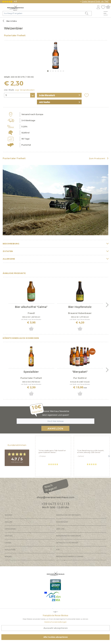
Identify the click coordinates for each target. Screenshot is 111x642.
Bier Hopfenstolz (80, 307)
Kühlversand (62, 522)
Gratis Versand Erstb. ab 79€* (95, 1)
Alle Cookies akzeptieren (55, 637)
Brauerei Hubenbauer (80, 313)
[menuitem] (106, 14)
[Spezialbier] (31, 356)
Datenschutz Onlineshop (67, 543)
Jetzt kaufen (44, 102)
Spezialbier (31, 372)
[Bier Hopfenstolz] (80, 291)
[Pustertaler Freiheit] (55, 200)
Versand (8, 515)
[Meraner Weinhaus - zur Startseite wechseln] (15, 7)
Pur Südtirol (79, 378)
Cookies (8, 543)
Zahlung (8, 522)
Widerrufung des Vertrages (68, 515)
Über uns (60, 529)
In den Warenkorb (47, 95)
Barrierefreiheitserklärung (68, 536)
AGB (57, 550)
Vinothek (9, 536)
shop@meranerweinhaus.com (55, 497)
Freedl (31, 313)
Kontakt (8, 557)
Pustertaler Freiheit (15, 35)
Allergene (9, 259)
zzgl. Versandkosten (25, 90)
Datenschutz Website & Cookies (69, 557)
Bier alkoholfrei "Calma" (31, 307)
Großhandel (10, 529)
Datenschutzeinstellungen (55, 622)
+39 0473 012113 (55, 504)
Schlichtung (10, 550)
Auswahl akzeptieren (55, 628)
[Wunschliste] (104, 7)
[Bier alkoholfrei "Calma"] (31, 291)
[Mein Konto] (98, 7)
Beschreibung (11, 243)
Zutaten (8, 251)
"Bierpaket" (80, 372)
